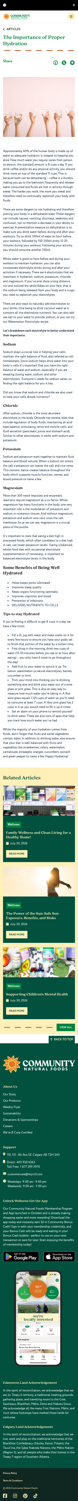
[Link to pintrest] (25, 1496)
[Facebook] (55, 62)
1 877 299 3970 (30, 1167)
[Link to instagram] (15, 1496)
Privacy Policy (10, 1473)
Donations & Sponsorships (20, 1120)
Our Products (12, 1101)
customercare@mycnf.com (25, 1174)
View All (66, 1027)
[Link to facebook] (5, 1496)
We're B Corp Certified (17, 1132)
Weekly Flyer (11, 1107)
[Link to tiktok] (35, 1496)
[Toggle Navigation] (71, 16)
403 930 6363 (26, 1162)
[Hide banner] (74, 5)
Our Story (9, 1094)
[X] (64, 62)
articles (13, 29)
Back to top (63, 1039)
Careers (8, 1126)
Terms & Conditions (13, 1480)
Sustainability (12, 1113)
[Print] (72, 62)
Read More (16, 854)
